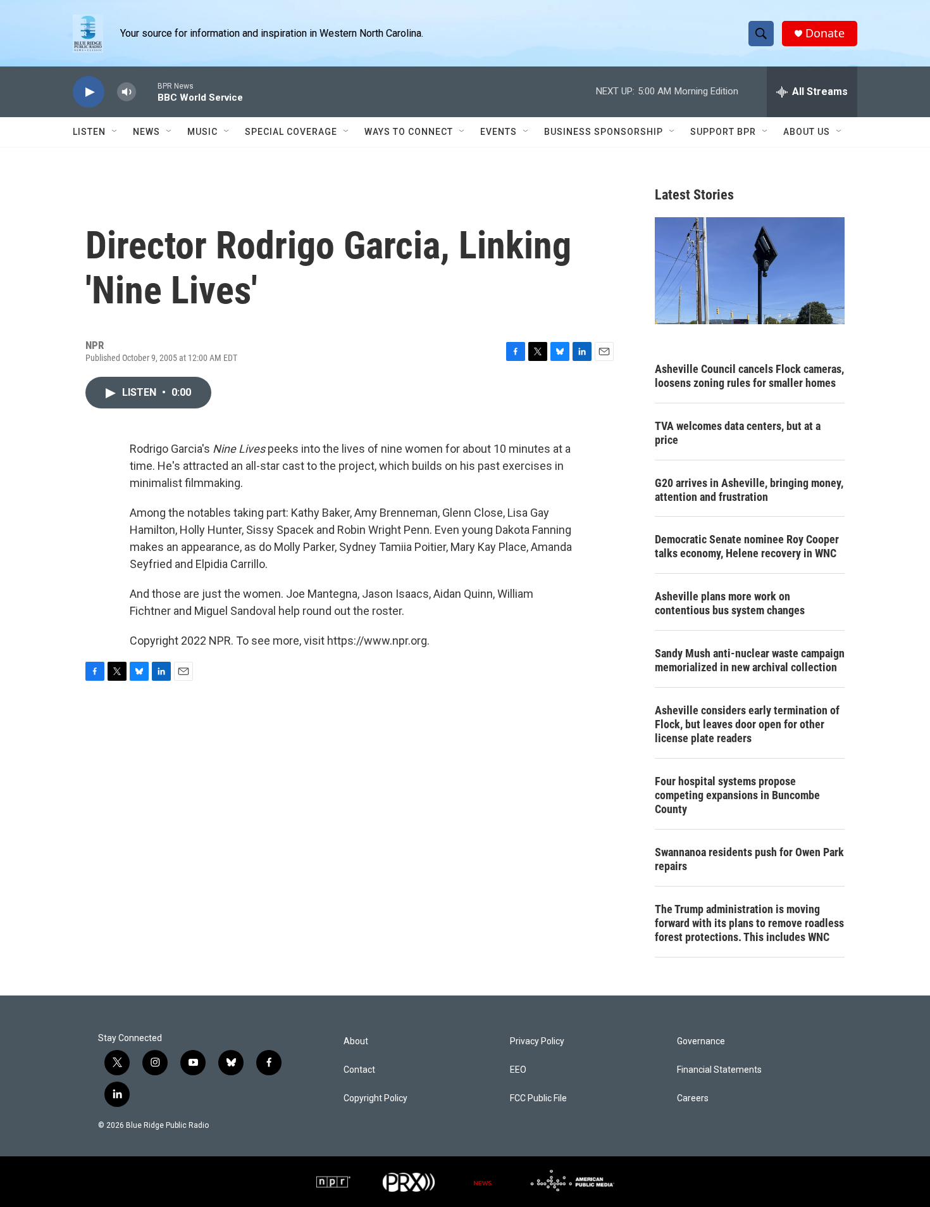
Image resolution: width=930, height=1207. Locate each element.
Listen (89, 132)
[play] (88, 92)
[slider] (147, 91)
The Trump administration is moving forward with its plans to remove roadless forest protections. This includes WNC (749, 923)
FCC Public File (538, 1098)
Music (202, 132)
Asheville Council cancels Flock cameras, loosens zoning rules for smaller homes (749, 375)
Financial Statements (719, 1070)
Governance (701, 1041)
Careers (693, 1098)
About (356, 1041)
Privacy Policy (537, 1041)
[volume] (126, 92)
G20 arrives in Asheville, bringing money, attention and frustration (749, 489)
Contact (359, 1070)
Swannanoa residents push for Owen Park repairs (749, 859)
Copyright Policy (375, 1098)
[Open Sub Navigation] (115, 132)
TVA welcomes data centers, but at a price (738, 432)
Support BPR (723, 132)
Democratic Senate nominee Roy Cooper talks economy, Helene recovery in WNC (747, 546)
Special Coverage (291, 132)
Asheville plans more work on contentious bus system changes (730, 603)
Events (498, 132)
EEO (518, 1070)
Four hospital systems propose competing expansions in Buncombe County (737, 795)
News (146, 132)
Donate (825, 33)
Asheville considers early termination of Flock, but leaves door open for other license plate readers (747, 724)
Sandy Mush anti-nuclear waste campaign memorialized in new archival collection (750, 660)
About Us (806, 132)
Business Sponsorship (603, 132)
